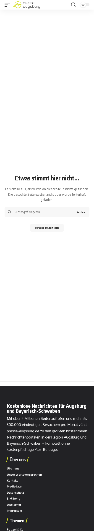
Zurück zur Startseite (47, 227)
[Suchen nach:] (41, 212)
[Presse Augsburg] (26, 5)
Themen (17, 520)
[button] (8, 5)
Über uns (17, 459)
